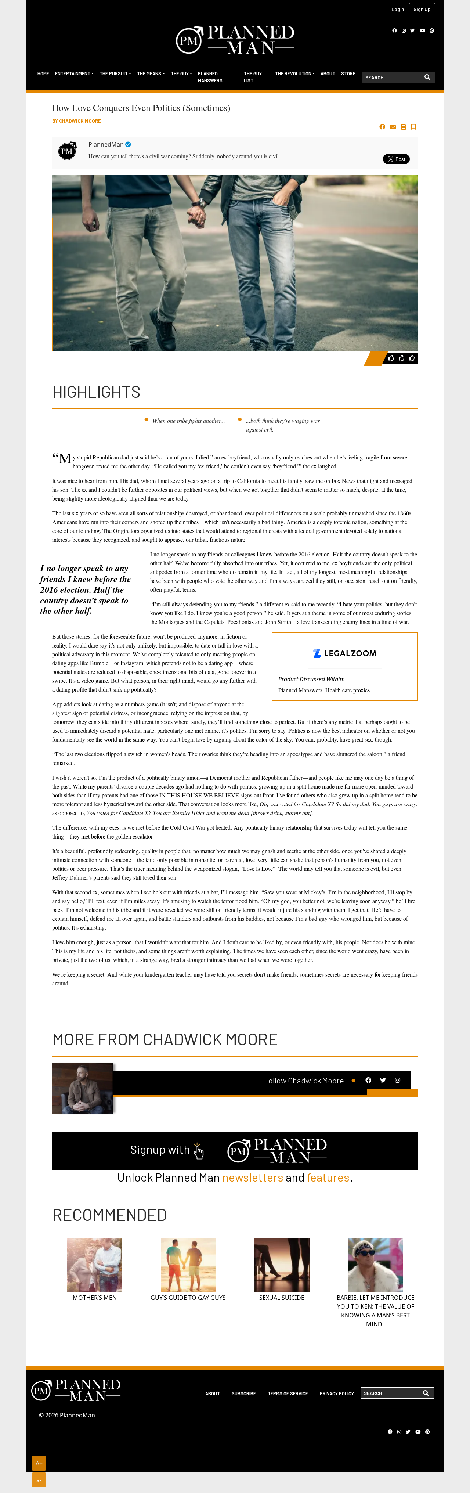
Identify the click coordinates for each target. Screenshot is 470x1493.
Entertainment (72, 73)
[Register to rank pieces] (392, 358)
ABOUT (212, 1393)
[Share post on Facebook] (382, 127)
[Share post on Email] (393, 127)
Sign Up (422, 9)
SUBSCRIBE (244, 1393)
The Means (149, 73)
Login (397, 9)
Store (348, 73)
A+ (39, 1463)
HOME (43, 73)
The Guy (180, 73)
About (328, 73)
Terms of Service (288, 1393)
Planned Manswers (210, 77)
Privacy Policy (337, 1393)
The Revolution (293, 73)
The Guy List (253, 77)
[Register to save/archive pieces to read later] (413, 127)
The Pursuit (114, 73)
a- (38, 1480)
